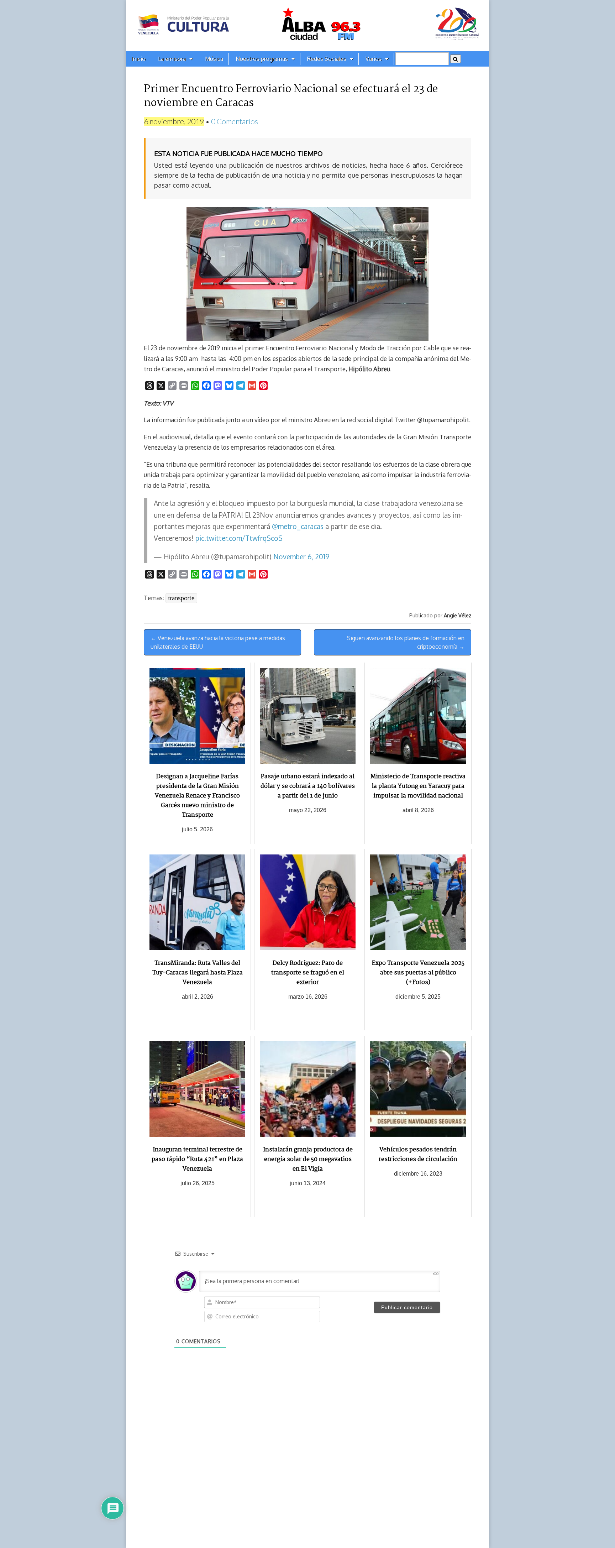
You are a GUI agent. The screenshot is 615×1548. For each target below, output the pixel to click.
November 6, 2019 (301, 556)
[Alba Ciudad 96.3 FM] (307, 25)
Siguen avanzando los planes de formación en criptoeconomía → (405, 642)
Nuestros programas (262, 58)
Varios (374, 58)
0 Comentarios (234, 121)
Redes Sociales (326, 58)
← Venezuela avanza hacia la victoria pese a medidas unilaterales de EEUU (218, 642)
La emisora (172, 58)
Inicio (138, 58)
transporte (181, 598)
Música (214, 58)
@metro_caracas (298, 526)
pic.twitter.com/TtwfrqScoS (239, 538)
